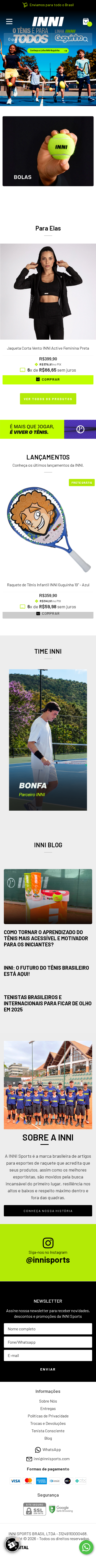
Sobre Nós (48, 1400)
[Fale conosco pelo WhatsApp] (86, 1547)
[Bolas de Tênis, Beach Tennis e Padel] (48, 162)
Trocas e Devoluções (48, 1423)
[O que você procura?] (85, 39)
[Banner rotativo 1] (48, 58)
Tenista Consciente (48, 1430)
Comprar (50, 613)
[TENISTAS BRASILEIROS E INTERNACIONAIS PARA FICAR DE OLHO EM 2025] (48, 987)
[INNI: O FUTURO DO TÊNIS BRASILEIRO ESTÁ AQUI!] (48, 958)
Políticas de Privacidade (48, 1415)
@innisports (48, 1259)
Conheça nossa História (48, 1211)
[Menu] (10, 21)
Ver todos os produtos (48, 399)
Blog (48, 1438)
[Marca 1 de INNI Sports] (48, 739)
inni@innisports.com (52, 1458)
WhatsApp (51, 1449)
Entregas (48, 1408)
